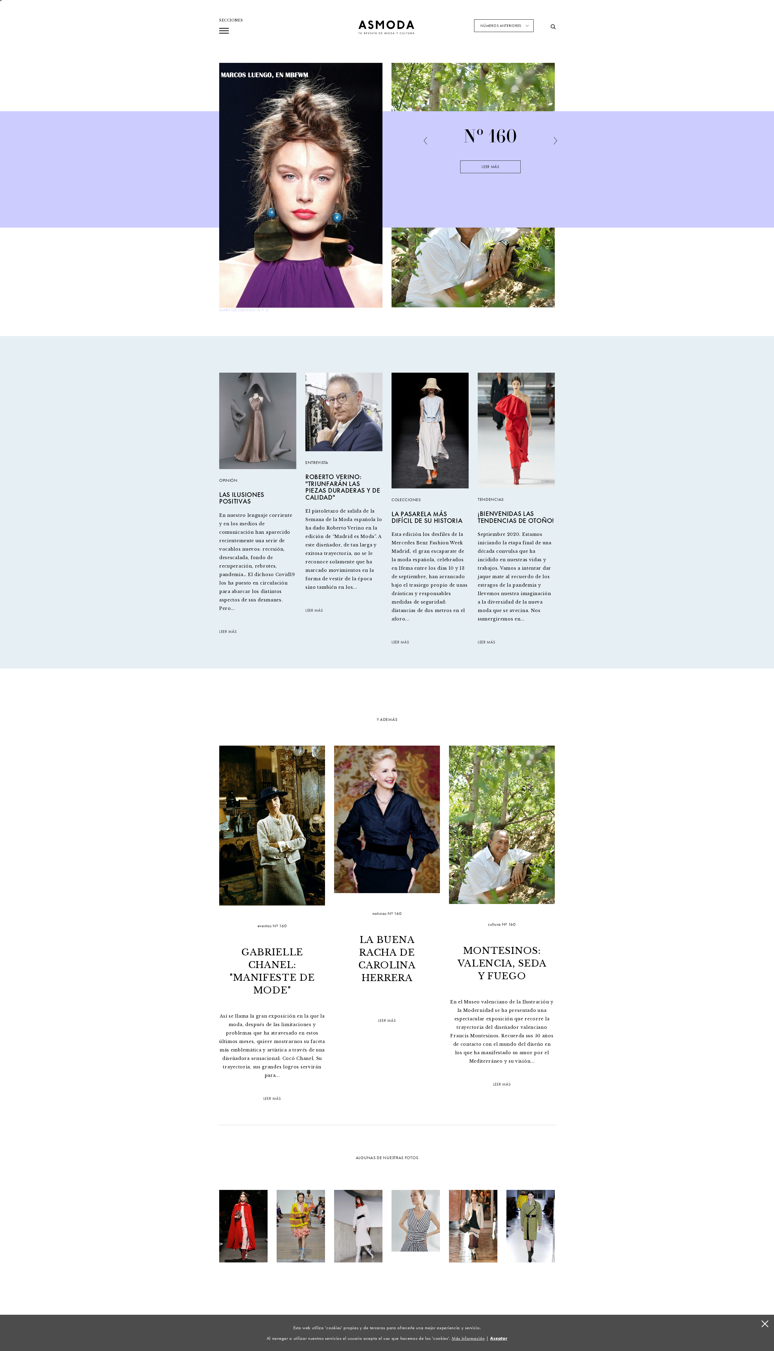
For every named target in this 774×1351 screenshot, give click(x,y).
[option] (490, 165)
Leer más (490, 166)
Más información (468, 1338)
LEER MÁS (228, 632)
